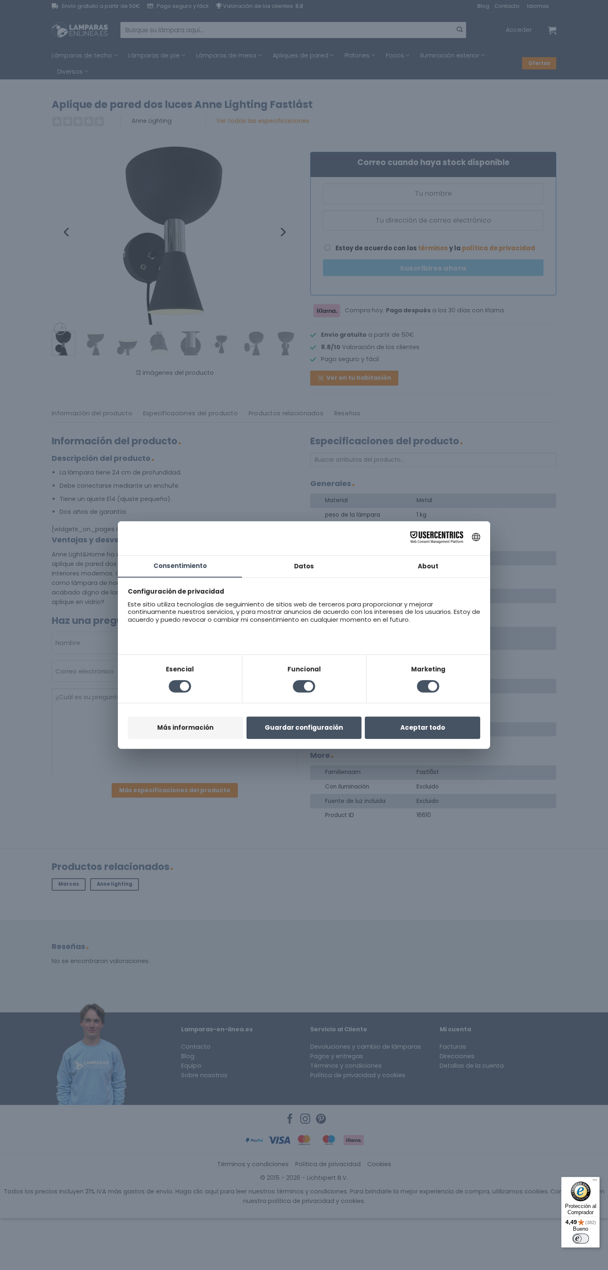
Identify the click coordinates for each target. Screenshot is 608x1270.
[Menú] (595, 1182)
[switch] (580, 1239)
